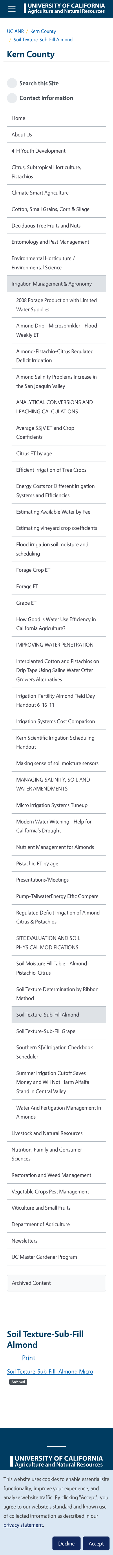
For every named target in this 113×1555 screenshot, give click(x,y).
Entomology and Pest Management (50, 241)
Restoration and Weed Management (51, 1174)
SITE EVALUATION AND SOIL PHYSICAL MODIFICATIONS (48, 942)
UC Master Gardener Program (44, 1256)
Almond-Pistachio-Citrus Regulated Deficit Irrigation (55, 356)
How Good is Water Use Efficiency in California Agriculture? (56, 624)
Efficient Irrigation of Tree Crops (51, 469)
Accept (96, 1543)
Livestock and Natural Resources (47, 1133)
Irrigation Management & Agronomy (52, 283)
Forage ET (27, 586)
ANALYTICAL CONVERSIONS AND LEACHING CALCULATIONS (54, 407)
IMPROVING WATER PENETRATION (55, 644)
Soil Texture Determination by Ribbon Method (57, 994)
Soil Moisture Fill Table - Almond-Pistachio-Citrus (52, 968)
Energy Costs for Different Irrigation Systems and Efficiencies (55, 490)
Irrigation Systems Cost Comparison (55, 721)
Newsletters (24, 1240)
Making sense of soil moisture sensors (57, 763)
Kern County (43, 31)
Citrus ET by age (34, 453)
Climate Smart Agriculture (40, 192)
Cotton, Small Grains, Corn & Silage (51, 209)
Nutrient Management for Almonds (55, 846)
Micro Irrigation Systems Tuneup (52, 804)
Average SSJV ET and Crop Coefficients (45, 432)
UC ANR (15, 31)
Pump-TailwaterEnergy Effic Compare (57, 896)
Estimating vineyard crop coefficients (56, 527)
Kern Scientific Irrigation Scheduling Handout (55, 742)
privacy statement (23, 1524)
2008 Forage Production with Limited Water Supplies (56, 305)
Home (18, 117)
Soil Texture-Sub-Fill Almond (47, 1014)
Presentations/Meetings (42, 879)
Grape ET (26, 602)
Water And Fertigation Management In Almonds (58, 1112)
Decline (66, 1543)
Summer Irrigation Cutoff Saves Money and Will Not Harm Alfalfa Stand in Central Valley (52, 1082)
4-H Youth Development (38, 150)
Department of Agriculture (41, 1224)
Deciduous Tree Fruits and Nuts (46, 225)
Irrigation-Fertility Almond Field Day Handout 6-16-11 (55, 700)
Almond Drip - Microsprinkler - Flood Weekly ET (56, 330)
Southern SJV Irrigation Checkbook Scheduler (54, 1052)
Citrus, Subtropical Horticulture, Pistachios (46, 172)
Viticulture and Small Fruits (41, 1207)
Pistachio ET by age (37, 863)
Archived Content (31, 1282)
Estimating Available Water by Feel (54, 511)
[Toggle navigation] (11, 9)
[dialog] (56, 1512)
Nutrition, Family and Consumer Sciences (47, 1154)
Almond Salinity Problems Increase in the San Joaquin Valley (56, 381)
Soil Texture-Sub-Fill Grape (45, 1031)
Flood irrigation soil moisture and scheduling (52, 549)
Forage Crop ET (33, 569)
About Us (22, 134)
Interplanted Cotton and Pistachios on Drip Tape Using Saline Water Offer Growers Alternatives (57, 670)
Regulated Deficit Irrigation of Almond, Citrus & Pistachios (58, 917)
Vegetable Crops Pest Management (50, 1191)
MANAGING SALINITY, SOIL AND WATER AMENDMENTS (53, 784)
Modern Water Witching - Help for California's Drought (54, 826)
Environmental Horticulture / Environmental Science (43, 263)
